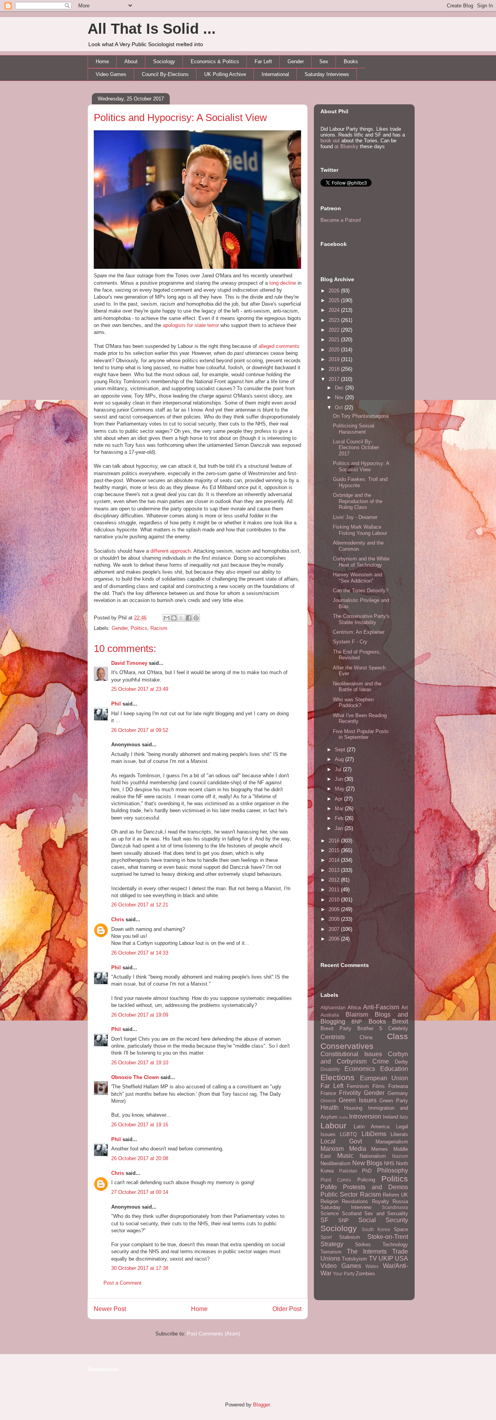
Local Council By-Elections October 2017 (356, 448)
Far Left (263, 61)
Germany (398, 1093)
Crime (380, 1061)
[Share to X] (181, 618)
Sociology (164, 61)
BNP (356, 1022)
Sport (326, 1237)
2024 (335, 310)
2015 (335, 850)
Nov (340, 397)
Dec (340, 388)
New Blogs (367, 1163)
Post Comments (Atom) (213, 1334)
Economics (359, 1068)
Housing (353, 1108)
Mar (340, 808)
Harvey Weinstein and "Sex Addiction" (357, 578)
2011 (335, 889)
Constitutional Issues (351, 1054)
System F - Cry (350, 642)
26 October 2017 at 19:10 (139, 1062)
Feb (340, 818)
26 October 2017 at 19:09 (139, 1015)
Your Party (344, 1273)
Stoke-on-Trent (387, 1236)
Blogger (261, 1405)
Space (401, 1229)
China (366, 1037)
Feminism (358, 1086)
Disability (330, 1069)
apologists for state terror (191, 325)
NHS (389, 1163)
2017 (335, 379)
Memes (379, 1149)
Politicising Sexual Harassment (353, 429)
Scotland (352, 1213)
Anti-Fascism (381, 1007)
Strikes (363, 1244)
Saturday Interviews (327, 74)
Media (357, 1148)
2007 (335, 929)
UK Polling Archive (225, 74)
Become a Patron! (340, 220)
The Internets (367, 1251)
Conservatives (347, 1045)
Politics (139, 628)
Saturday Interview (345, 1207)
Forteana (398, 1086)
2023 (335, 320)
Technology (395, 1244)
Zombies (365, 1273)
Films (378, 1086)
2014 (335, 860)
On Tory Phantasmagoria (361, 416)
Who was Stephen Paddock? (353, 703)
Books (351, 61)
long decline (282, 283)
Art (404, 1007)
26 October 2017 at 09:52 (139, 730)
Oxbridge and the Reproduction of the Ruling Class (357, 501)
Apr (339, 799)
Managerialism (391, 1142)
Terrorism (330, 1252)
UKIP (386, 1258)
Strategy (331, 1244)
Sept (341, 749)
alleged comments (279, 346)
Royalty (380, 1201)
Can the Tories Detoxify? (360, 590)
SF (324, 1220)
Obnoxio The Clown (135, 1077)
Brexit (400, 1021)
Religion (329, 1201)
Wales (372, 1266)
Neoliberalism (335, 1163)
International (275, 74)
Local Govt (341, 1141)
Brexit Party (335, 1028)
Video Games (111, 74)
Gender (296, 61)
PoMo (328, 1187)
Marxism (332, 1148)
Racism (158, 628)
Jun (339, 779)
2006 (335, 939)
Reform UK (395, 1195)
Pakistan (348, 1170)
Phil (116, 704)
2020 (335, 350)
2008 (335, 919)
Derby (401, 1062)
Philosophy (392, 1170)
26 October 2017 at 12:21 (139, 905)
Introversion (365, 1116)
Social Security (383, 1220)
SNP (343, 1220)
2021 (335, 339)
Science (329, 1213)
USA (401, 1258)
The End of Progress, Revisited (357, 655)
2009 (335, 909)
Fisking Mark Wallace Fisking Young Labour (360, 530)
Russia (400, 1201)
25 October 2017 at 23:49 (139, 689)
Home (102, 61)
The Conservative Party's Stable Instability (361, 619)
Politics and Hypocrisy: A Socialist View (180, 117)
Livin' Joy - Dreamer (355, 517)
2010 (335, 900)
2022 (335, 330)
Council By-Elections (165, 74)
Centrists (332, 1037)
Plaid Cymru (335, 1179)
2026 (335, 291)
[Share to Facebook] (189, 618)
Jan (339, 828)
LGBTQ (348, 1134)
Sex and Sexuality (386, 1213)
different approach (170, 551)
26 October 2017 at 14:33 (139, 953)
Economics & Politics (215, 61)
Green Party (393, 1100)
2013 (335, 870)
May (340, 789)
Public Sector (339, 1194)
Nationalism (373, 1156)
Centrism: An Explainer (358, 632)
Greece (328, 1100)
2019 (335, 359)
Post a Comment (122, 1283)
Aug (340, 759)
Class (397, 1036)
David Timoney (129, 663)
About (131, 61)
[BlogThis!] (174, 618)
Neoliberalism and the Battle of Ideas (357, 687)
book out (330, 141)
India (343, 1117)
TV (373, 1258)
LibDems (374, 1134)
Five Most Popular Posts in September (361, 734)
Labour (333, 1125)
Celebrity (398, 1028)
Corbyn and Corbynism (364, 1058)
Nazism (400, 1156)
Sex (323, 61)
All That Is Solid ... (152, 29)
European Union (384, 1078)
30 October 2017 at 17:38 (139, 1268)
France (328, 1093)
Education (394, 1068)
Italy (404, 1116)
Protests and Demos (375, 1187)
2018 (335, 369)
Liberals (399, 1134)
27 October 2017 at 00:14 (139, 1192)
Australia (329, 1014)
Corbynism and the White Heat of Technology (361, 562)
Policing (366, 1180)
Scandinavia (395, 1207)
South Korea (376, 1229)
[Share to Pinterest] (196, 618)
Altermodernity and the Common (358, 546)
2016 (335, 841)
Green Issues (358, 1100)
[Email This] (166, 618)
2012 (335, 880)
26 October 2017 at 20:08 (139, 1158)
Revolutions (355, 1201)
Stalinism (349, 1237)
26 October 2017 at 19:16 (139, 1125)
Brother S (370, 1028)
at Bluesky (346, 146)
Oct (339, 407)
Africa (354, 1007)
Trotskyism (354, 1259)
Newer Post (110, 1309)
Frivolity (350, 1093)
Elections (337, 1077)
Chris (117, 919)
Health (329, 1107)
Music (345, 1155)
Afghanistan (333, 1007)
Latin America (371, 1126)
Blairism (357, 1014)
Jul (339, 769)
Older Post (286, 1309)
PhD (367, 1171)
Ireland (390, 1117)
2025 (335, 300)
